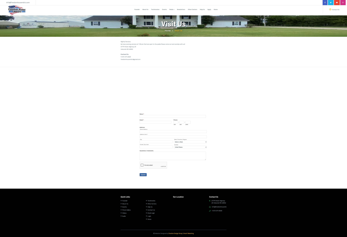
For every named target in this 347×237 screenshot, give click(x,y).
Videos (124, 213)
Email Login (151, 213)
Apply (209, 9)
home (168, 30)
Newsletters (181, 9)
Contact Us (335, 9)
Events (164, 9)
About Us (145, 9)
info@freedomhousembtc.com (18, 3)
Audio (124, 216)
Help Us (202, 9)
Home (216, 9)
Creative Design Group (175, 233)
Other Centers (192, 9)
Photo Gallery (126, 210)
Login (149, 216)
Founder (137, 9)
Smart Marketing (188, 233)
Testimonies (155, 9)
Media (171, 9)
